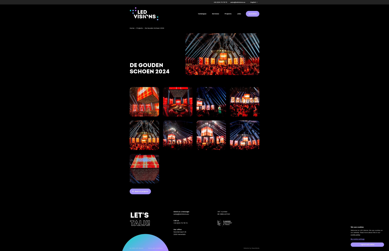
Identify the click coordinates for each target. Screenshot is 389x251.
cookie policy (355, 234)
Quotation (252, 14)
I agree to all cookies (367, 244)
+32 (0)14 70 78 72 (181, 223)
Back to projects (141, 191)
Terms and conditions (155, 248)
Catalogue (202, 14)
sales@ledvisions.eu (181, 214)
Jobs (239, 14)
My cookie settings (357, 239)
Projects (228, 14)
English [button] (253, 2)
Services (215, 14)
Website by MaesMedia (251, 248)
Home (132, 28)
